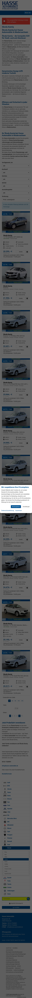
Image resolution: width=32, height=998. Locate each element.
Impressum (18, 510)
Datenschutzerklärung (7, 510)
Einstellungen (26, 506)
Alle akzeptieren (16, 506)
